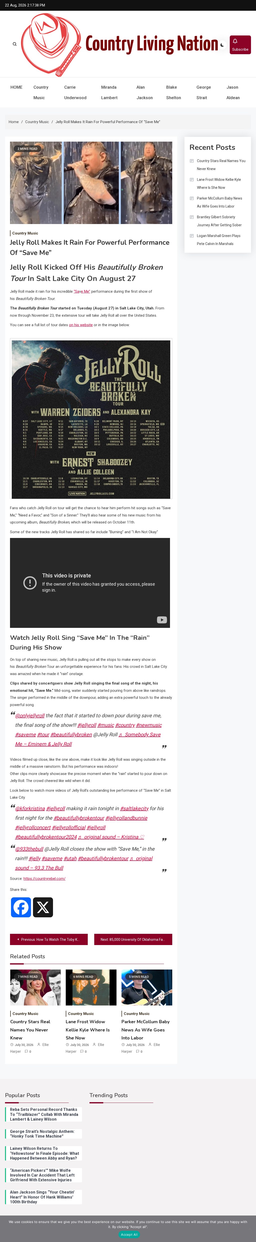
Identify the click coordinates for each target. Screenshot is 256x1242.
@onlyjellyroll (29, 716)
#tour (43, 735)
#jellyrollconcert (32, 827)
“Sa (76, 291)
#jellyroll (86, 725)
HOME (16, 87)
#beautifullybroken (71, 735)
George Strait (203, 92)
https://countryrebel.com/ (45, 878)
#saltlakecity (134, 808)
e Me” (85, 291)
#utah (70, 858)
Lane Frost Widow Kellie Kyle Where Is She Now (88, 1030)
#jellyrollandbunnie (126, 818)
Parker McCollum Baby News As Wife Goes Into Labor (146, 1030)
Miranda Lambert (109, 92)
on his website (81, 325)
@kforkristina (30, 808)
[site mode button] (222, 44)
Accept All (129, 1235)
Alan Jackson (144, 92)
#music (105, 725)
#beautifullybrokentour (79, 818)
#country (124, 725)
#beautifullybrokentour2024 (45, 837)
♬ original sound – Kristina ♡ (111, 837)
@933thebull (29, 849)
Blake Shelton (173, 92)
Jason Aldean (233, 92)
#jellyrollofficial (68, 827)
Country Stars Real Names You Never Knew (30, 1030)
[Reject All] (249, 1228)
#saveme (25, 735)
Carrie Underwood (75, 92)
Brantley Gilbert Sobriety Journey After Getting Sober (219, 221)
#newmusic (149, 725)
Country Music (41, 92)
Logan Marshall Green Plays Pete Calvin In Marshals (218, 240)
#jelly (34, 858)
